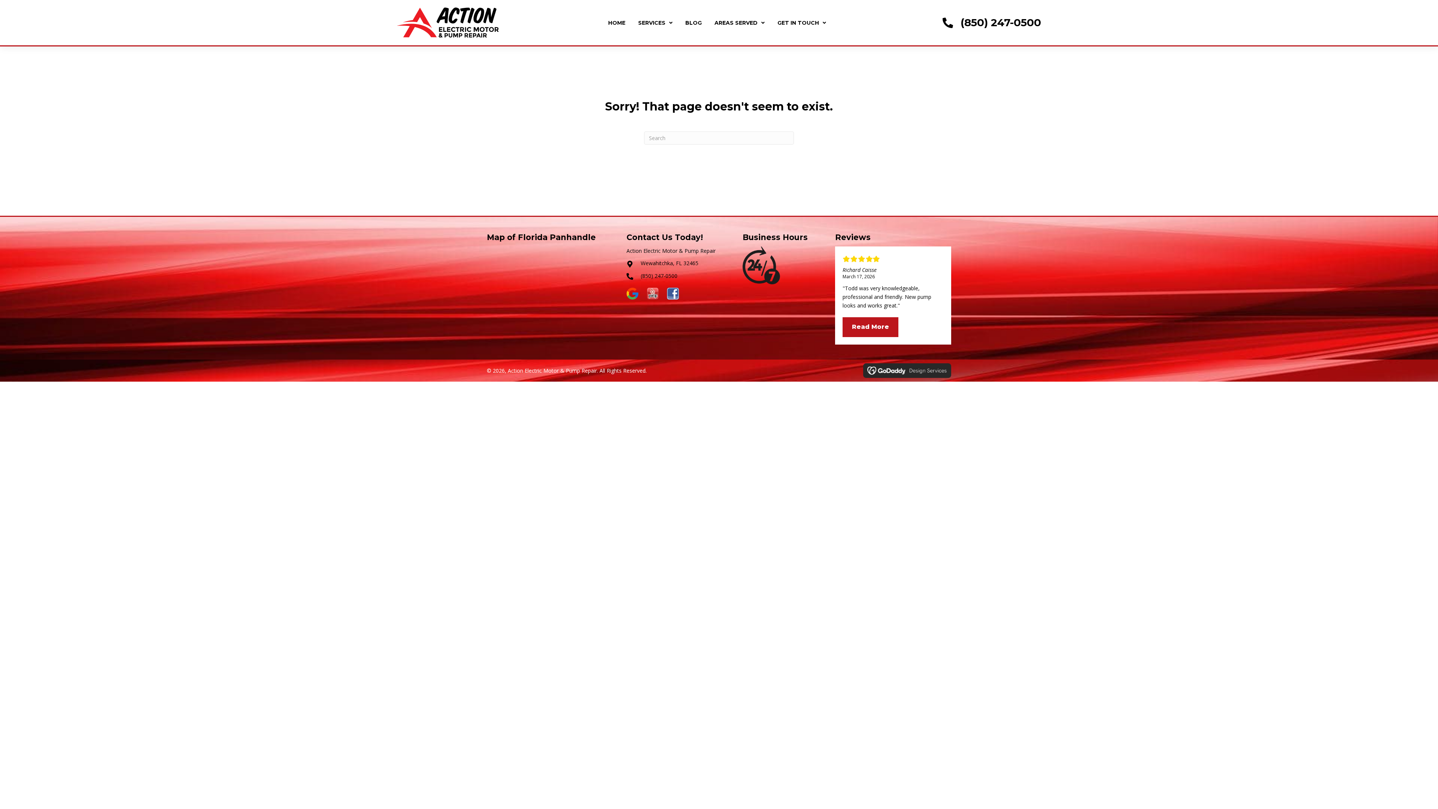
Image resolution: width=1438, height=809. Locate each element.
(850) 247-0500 (1001, 22)
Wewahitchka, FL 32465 (669, 263)
